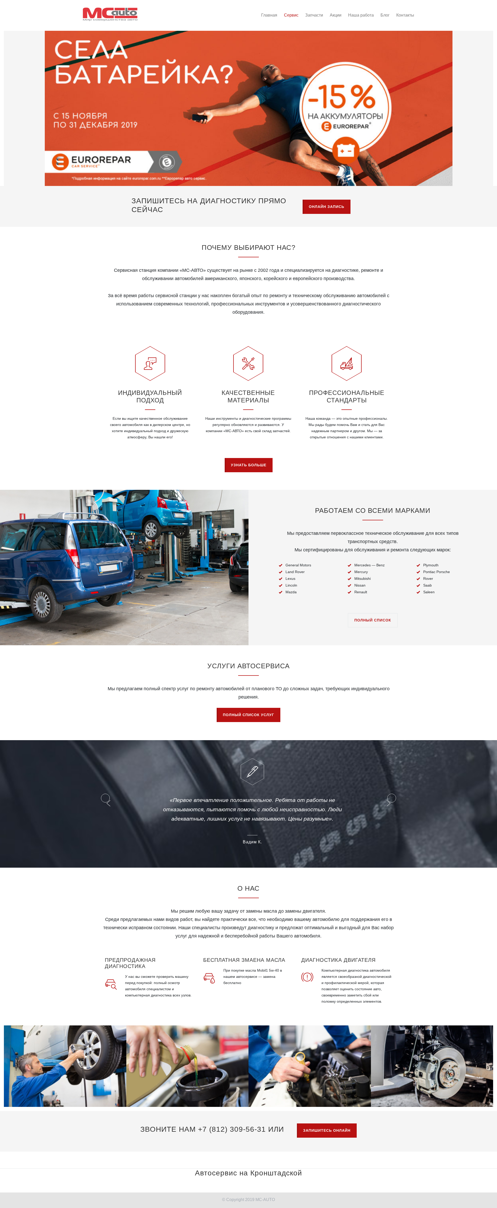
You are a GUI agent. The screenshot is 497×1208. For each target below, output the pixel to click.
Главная (269, 15)
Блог (385, 15)
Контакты (405, 15)
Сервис (291, 15)
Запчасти (314, 15)
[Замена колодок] (432, 1047)
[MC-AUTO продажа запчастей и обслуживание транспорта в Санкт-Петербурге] (110, 14)
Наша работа (361, 15)
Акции (335, 15)
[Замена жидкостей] (309, 1047)
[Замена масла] (187, 1047)
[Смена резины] (65, 1047)
